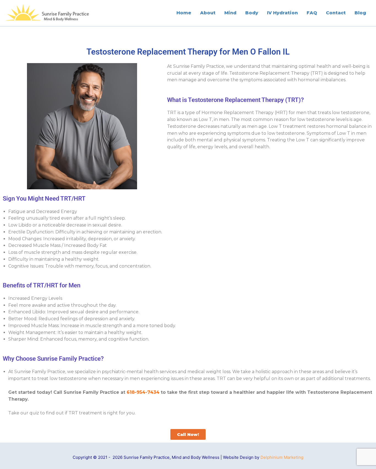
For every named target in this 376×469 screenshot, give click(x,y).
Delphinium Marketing (281, 457)
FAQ (312, 12)
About (208, 12)
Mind (230, 12)
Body (251, 12)
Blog (360, 12)
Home (183, 12)
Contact (336, 12)
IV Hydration (282, 12)
